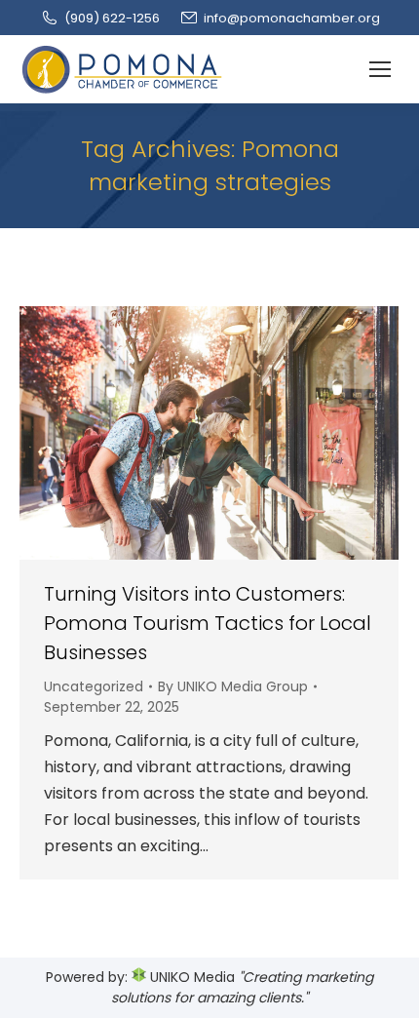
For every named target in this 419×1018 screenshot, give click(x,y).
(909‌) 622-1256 (112, 18)
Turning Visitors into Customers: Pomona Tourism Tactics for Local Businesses (207, 623)
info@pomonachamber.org (292, 18)
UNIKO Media (190, 977)
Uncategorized (93, 686)
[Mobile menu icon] (380, 69)
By (233, 686)
